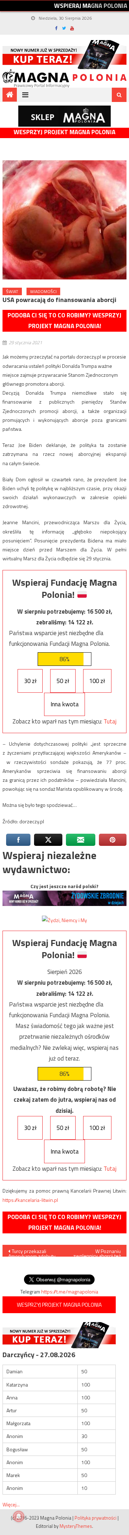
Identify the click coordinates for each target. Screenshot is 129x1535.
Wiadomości (43, 291)
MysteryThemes (75, 1526)
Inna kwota (65, 704)
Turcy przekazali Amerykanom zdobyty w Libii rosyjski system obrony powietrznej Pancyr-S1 (32, 1252)
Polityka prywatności (95, 1517)
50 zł (63, 681)
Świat (12, 291)
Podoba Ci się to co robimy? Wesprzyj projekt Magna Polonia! (64, 321)
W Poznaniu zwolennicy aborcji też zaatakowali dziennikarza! (97, 1252)
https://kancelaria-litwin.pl (30, 1200)
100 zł (97, 681)
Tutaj (110, 721)
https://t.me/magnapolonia (69, 1291)
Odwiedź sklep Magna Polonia (64, 116)
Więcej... (11, 1504)
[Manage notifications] (18, 1516)
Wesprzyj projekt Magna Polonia (64, 132)
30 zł (30, 681)
